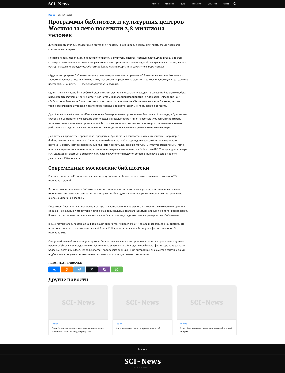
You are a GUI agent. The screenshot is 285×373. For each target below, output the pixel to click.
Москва (51, 14)
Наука (182, 3)
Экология (212, 3)
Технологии (196, 3)
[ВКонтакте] (54, 269)
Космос (155, 3)
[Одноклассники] (67, 269)
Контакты (142, 349)
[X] (92, 269)
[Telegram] (79, 269)
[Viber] (104, 269)
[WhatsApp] (117, 269)
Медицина (169, 3)
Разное (226, 3)
